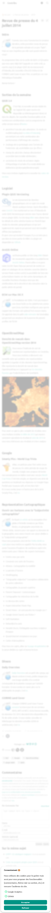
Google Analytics (15, 891)
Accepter (25, 902)
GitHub (11, 896)
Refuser (25, 908)
